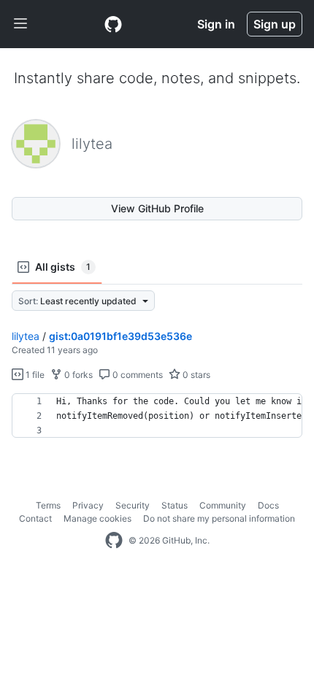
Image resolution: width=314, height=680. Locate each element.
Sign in (216, 24)
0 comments (136, 374)
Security (132, 505)
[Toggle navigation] (20, 24)
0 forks (77, 374)
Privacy (88, 505)
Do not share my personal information (219, 518)
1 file (34, 374)
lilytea (25, 336)
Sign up (274, 24)
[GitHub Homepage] (114, 540)
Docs (268, 505)
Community (222, 505)
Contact (35, 518)
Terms (48, 505)
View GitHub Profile (157, 208)
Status (174, 505)
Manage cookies (97, 518)
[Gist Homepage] (113, 24)
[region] (157, 416)
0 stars (195, 374)
